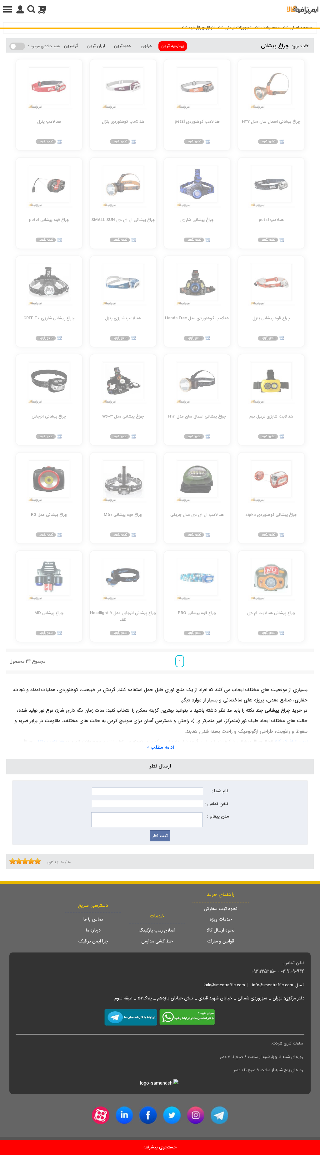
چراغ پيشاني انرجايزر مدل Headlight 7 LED (123, 616)
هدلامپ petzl (271, 220)
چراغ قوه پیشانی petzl (49, 220)
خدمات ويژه (221, 919)
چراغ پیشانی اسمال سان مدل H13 (197, 416)
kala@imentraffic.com (224, 985)
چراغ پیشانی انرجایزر (49, 416)
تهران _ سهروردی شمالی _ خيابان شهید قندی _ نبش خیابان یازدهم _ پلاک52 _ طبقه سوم (198, 998)
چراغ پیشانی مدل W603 (123, 416)
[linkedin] (124, 1115)
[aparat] (100, 1115)
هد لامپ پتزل (49, 121)
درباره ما (93, 930)
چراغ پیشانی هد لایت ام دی (271, 613)
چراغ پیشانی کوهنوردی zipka (271, 514)
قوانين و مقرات (220, 941)
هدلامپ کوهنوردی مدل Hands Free (197, 318)
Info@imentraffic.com (272, 985)
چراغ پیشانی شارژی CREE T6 (48, 318)
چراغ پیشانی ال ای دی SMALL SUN (123, 220)
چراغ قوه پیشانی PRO (197, 613)
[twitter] (172, 1115)
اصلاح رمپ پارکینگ (157, 930)
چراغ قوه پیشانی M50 (123, 514)
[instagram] (195, 1115)
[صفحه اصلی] (302, 9)
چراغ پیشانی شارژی (197, 220)
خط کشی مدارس (157, 941)
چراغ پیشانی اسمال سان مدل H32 (271, 121)
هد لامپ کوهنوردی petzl (197, 121)
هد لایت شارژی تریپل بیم (271, 416)
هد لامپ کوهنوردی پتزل (123, 121)
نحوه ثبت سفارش (221, 908)
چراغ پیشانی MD (48, 613)
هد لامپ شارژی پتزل (123, 318)
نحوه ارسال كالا (221, 930)
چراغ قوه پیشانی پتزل (271, 318)
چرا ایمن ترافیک (93, 941)
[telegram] (219, 1115)
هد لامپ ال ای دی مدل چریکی (197, 514)
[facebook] (148, 1115)
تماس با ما (93, 919)
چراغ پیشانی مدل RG (49, 514)
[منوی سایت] (160, 9)
